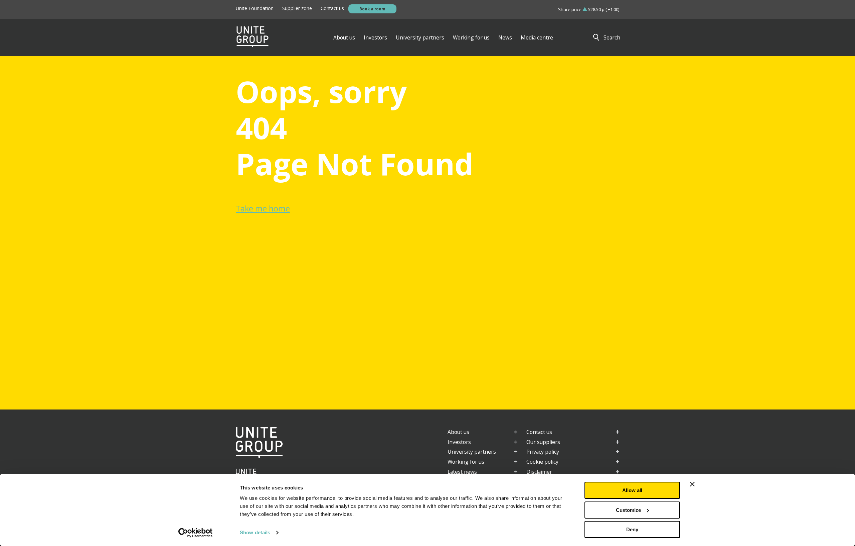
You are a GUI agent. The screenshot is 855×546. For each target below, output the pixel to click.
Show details (255, 532)
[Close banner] (692, 484)
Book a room (372, 8)
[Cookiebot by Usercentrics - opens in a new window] (195, 533)
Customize (628, 510)
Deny (632, 529)
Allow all (632, 490)
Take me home (263, 208)
